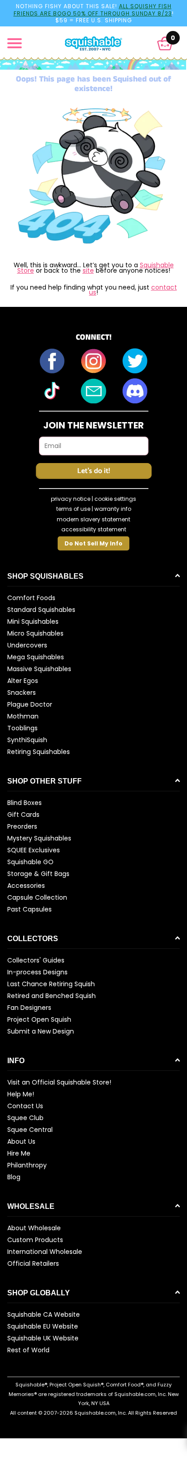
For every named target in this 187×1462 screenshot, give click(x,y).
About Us (21, 1141)
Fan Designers (29, 1007)
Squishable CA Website (43, 1314)
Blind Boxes (24, 802)
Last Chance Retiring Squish (51, 983)
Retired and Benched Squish (51, 995)
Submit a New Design (40, 1031)
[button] (165, 43)
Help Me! (20, 1094)
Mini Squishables (33, 621)
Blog (13, 1177)
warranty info (112, 509)
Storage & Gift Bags (38, 873)
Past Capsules (29, 909)
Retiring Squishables (38, 751)
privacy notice (70, 499)
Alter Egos (22, 680)
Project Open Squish (39, 1019)
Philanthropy (27, 1165)
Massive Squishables (39, 668)
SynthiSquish (27, 739)
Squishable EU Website (42, 1326)
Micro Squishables (35, 633)
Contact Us (25, 1106)
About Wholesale (34, 1228)
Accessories (26, 885)
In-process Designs (37, 972)
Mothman (23, 716)
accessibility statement (93, 529)
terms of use (73, 509)
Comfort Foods (31, 597)
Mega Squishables (35, 657)
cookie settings (115, 499)
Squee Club (25, 1117)
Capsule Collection (37, 897)
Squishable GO (30, 861)
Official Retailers (33, 1263)
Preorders (22, 826)
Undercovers (27, 645)
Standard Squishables (41, 609)
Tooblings (22, 728)
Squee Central (30, 1129)
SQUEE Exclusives (33, 850)
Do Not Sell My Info (93, 543)
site (88, 270)
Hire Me (18, 1153)
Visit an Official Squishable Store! (59, 1082)
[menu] (14, 43)
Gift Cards (23, 814)
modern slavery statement (93, 519)
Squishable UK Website (43, 1338)
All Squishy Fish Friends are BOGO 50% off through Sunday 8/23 (93, 9)
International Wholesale (44, 1251)
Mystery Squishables (39, 838)
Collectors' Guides (35, 960)
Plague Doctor (29, 704)
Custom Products (35, 1239)
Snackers (21, 692)
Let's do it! (93, 471)
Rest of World (28, 1350)
